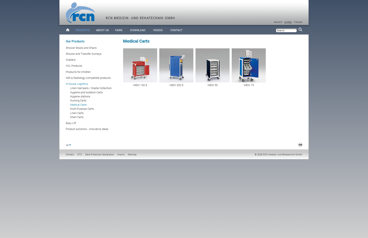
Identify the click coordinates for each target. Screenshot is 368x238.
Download (137, 30)
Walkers (71, 59)
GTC (79, 154)
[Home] (67, 30)
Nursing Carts (78, 100)
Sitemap (132, 154)
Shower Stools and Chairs (81, 47)
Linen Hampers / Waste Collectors (91, 88)
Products (83, 30)
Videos (158, 30)
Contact (176, 30)
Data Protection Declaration (99, 154)
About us (102, 30)
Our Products (75, 41)
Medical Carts (78, 104)
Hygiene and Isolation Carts (86, 92)
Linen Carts (77, 113)
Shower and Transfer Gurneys (84, 53)
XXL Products (74, 65)
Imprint (121, 154)
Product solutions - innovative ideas (87, 129)
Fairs (118, 30)
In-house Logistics (77, 83)
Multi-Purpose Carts (82, 108)
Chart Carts (76, 117)
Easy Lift (71, 123)
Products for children (78, 72)
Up (67, 145)
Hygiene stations (80, 96)
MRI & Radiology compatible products (88, 77)
